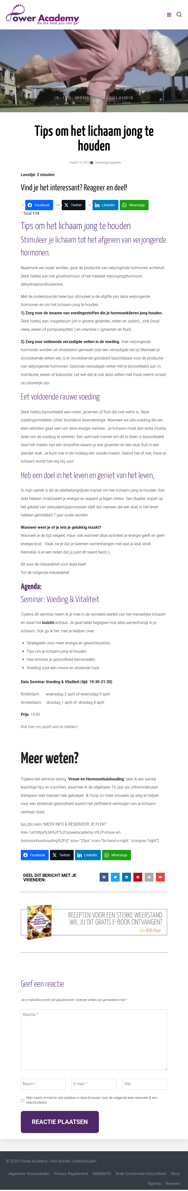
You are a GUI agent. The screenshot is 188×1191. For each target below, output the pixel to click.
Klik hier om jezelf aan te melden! (49, 726)
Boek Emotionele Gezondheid (141, 1173)
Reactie (30, 1014)
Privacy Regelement (71, 1173)
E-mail (80, 1083)
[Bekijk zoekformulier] (179, 15)
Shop (175, 1173)
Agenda (154, 1183)
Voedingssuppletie (108, 162)
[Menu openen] (169, 14)
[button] (104, 877)
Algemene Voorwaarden (28, 1173)
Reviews (172, 1183)
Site (127, 1083)
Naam (29, 1083)
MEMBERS (102, 1173)
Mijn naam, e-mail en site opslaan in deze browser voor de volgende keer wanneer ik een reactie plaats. (91, 1100)
